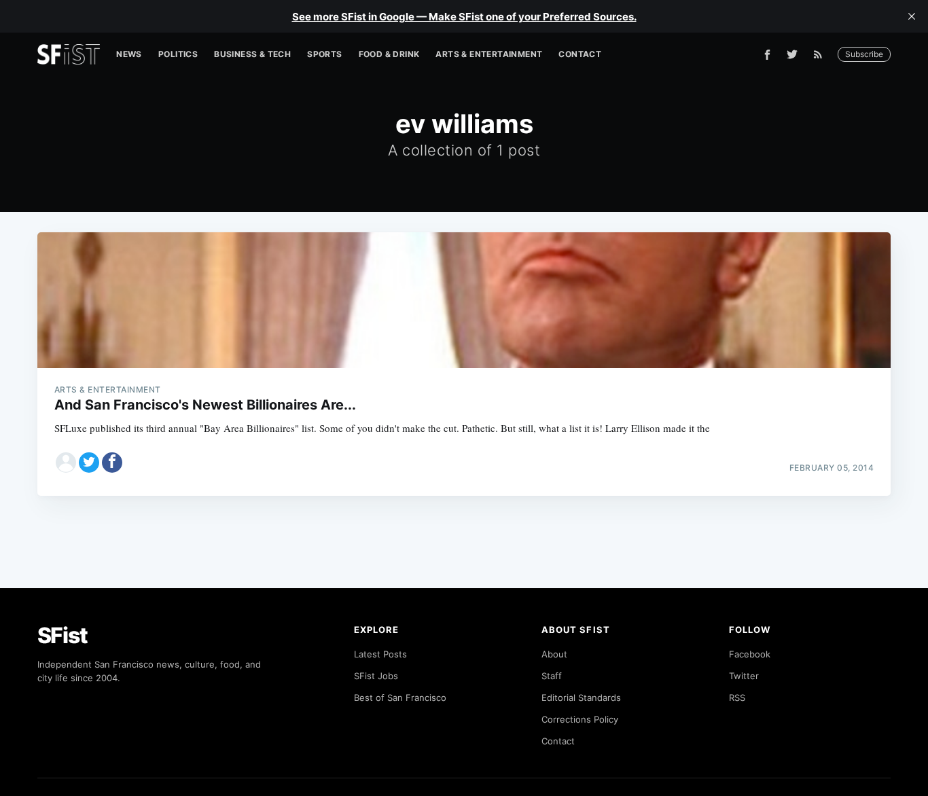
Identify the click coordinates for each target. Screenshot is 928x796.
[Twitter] (792, 54)
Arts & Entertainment (488, 54)
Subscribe (864, 54)
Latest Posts (380, 654)
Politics (178, 54)
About (554, 654)
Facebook (749, 654)
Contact (579, 54)
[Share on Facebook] (112, 462)
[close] (912, 16)
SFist (62, 635)
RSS (737, 697)
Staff (551, 675)
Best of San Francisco (400, 697)
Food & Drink (389, 54)
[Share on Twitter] (89, 462)
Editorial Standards (581, 697)
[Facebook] (767, 55)
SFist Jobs (376, 675)
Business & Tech (252, 54)
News (129, 54)
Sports (324, 54)
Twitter (744, 675)
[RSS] (821, 54)
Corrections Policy (579, 719)
